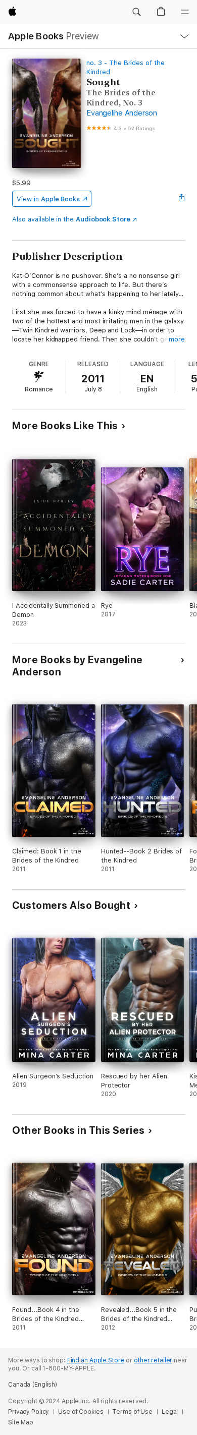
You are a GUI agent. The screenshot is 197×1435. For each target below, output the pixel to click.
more (177, 339)
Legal (170, 1411)
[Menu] (185, 12)
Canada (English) (32, 1384)
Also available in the (71, 219)
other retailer (153, 1360)
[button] (136, 12)
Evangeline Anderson (121, 113)
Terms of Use (132, 1411)
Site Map (20, 1422)
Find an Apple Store (96, 1360)
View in (48, 199)
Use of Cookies (80, 1411)
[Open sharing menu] (181, 198)
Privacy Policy (28, 1411)
